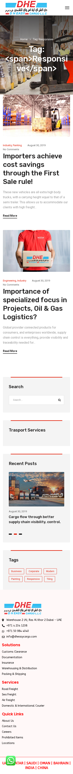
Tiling (50, 579)
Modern (50, 571)
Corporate (34, 571)
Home (24, 39)
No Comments (11, 149)
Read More (10, 215)
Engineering (9, 280)
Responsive (33, 579)
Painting (17, 145)
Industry (7, 145)
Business (16, 571)
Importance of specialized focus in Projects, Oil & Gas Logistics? (32, 522)
